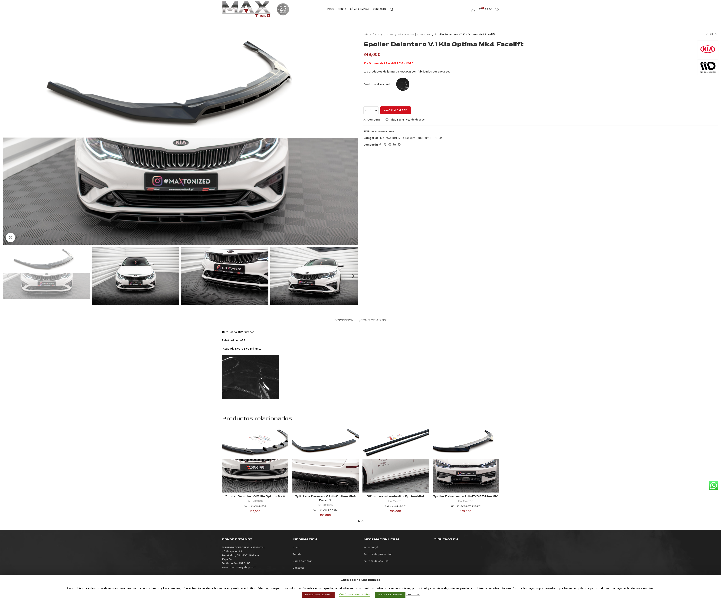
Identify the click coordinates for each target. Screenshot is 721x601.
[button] (7, 276)
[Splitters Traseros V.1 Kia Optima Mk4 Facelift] (325, 459)
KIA (377, 34)
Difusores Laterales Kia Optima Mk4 (395, 496)
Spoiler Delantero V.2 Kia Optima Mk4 (255, 496)
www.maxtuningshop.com (239, 567)
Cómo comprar (302, 561)
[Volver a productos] (711, 34)
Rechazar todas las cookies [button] (318, 594)
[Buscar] (391, 9)
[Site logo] (246, 9)
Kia (249, 501)
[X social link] (384, 144)
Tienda (297, 554)
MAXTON (391, 138)
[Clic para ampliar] (10, 237)
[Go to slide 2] (362, 521)
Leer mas (413, 594)
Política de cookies (375, 561)
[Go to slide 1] (359, 521)
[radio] (402, 84)
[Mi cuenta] (473, 9)
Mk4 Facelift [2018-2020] (414, 34)
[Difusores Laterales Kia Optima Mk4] (395, 459)
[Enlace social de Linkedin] (394, 144)
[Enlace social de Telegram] (399, 144)
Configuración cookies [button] (354, 594)
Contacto (298, 567)
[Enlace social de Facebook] (380, 144)
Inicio (367, 34)
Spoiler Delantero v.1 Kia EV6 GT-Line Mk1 (466, 496)
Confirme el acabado (377, 84)
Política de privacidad (377, 554)
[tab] (344, 318)
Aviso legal (370, 547)
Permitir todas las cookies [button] (390, 594)
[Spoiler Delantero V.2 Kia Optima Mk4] (255, 459)
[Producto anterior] (707, 34)
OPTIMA (389, 34)
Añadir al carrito (395, 110)
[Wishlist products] (497, 9)
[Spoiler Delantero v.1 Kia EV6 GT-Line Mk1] (466, 459)
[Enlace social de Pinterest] (389, 144)
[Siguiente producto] (716, 34)
